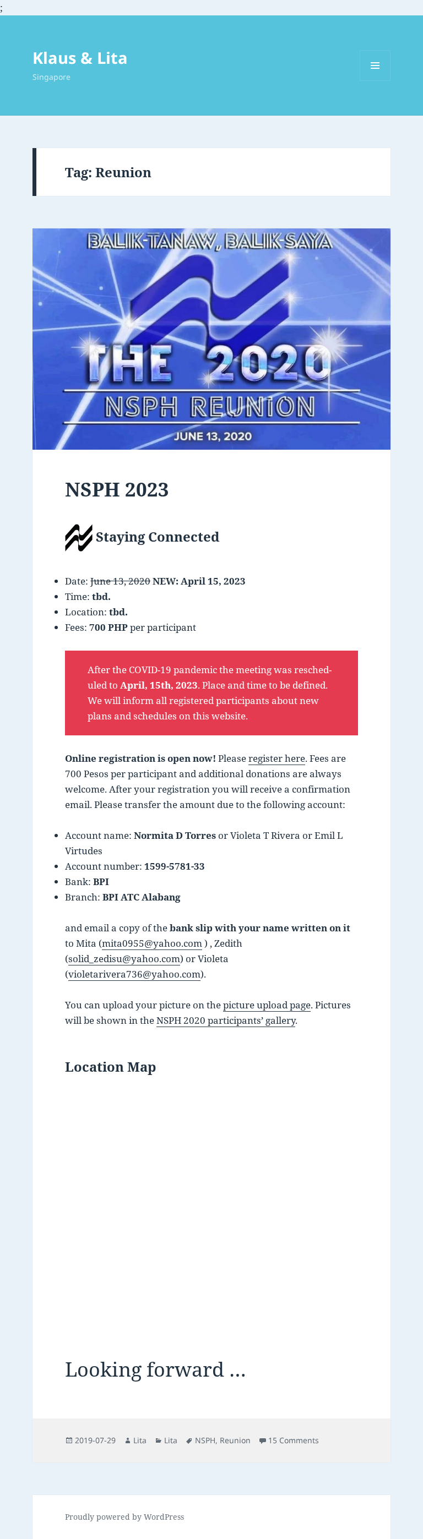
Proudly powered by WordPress (124, 1516)
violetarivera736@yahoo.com (134, 974)
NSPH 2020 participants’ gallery (225, 1020)
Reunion (235, 1440)
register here (276, 758)
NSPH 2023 (117, 489)
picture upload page (267, 1004)
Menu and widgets (375, 80)
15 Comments (293, 1440)
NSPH (205, 1440)
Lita (140, 1440)
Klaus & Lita (80, 57)
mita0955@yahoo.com (152, 943)
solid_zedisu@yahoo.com (124, 958)
